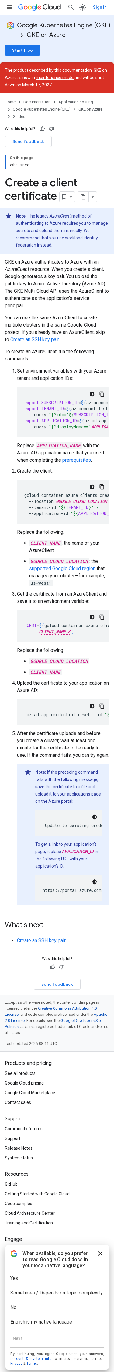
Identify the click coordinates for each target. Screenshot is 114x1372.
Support (12, 1138)
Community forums (24, 1128)
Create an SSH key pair (34, 339)
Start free (22, 50)
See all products (20, 1073)
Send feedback (28, 141)
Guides (19, 116)
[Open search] (71, 7)
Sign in (100, 7)
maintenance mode (55, 77)
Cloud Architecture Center (30, 1213)
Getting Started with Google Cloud (37, 1193)
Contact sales (18, 1102)
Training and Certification (29, 1223)
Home (10, 102)
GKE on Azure (46, 35)
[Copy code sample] (102, 394)
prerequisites (76, 460)
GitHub (11, 1184)
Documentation (36, 102)
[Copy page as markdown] (83, 197)
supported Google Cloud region (62, 568)
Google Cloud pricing (24, 1083)
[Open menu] (10, 7)
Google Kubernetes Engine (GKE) (63, 25)
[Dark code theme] (92, 394)
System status (19, 1157)
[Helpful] (42, 128)
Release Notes (19, 1148)
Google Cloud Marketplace (30, 1092)
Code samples (18, 1203)
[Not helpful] (51, 128)
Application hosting (75, 102)
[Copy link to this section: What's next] (49, 925)
